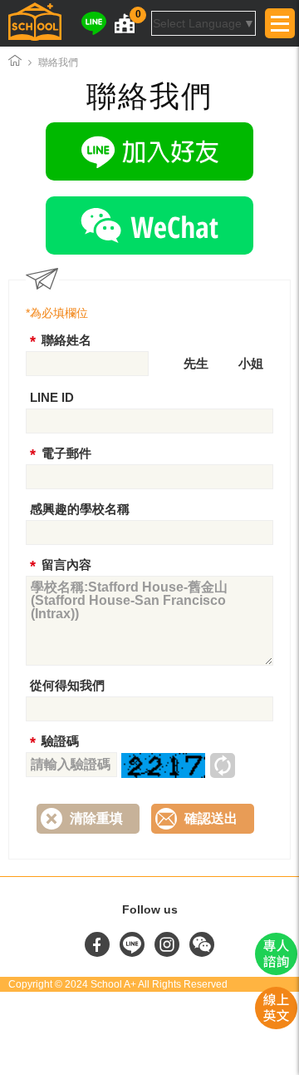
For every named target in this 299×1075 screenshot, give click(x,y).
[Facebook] (99, 952)
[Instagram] (168, 952)
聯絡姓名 (66, 340)
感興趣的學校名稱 (80, 509)
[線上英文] (276, 1025)
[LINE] (93, 23)
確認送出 (211, 818)
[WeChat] (149, 229)
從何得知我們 (67, 685)
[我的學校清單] (125, 23)
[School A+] (34, 23)
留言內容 (66, 564)
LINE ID (52, 397)
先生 (196, 363)
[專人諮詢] (276, 971)
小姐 (250, 363)
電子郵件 (66, 453)
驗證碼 (60, 741)
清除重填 (96, 818)
